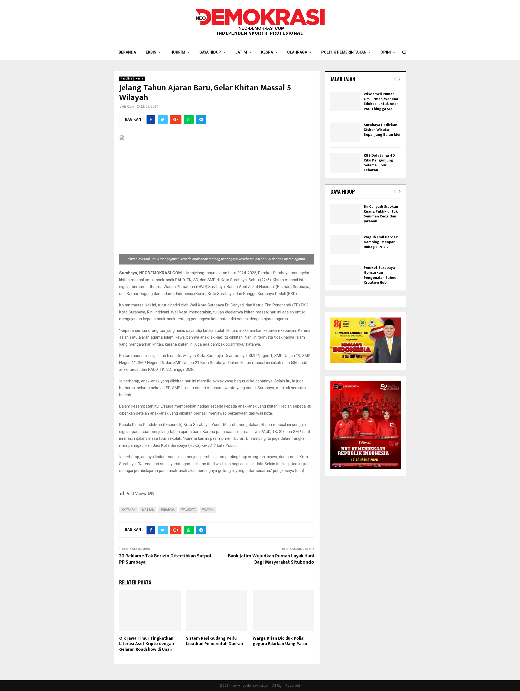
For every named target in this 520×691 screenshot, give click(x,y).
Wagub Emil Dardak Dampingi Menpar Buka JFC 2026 (381, 242)
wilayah (207, 509)
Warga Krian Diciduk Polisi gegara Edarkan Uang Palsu (280, 641)
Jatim (241, 52)
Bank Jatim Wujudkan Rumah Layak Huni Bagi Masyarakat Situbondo (271, 559)
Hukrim (177, 52)
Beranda (127, 52)
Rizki (130, 106)
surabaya (167, 509)
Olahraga (297, 52)
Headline (126, 78)
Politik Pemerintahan (343, 52)
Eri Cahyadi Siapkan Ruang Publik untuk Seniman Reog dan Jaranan (381, 213)
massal (148, 509)
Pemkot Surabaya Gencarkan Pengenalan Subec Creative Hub (380, 275)
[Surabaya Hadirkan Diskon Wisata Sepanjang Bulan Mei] (345, 132)
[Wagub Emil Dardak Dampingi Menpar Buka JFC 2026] (345, 244)
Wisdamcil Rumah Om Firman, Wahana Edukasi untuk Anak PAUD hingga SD (381, 101)
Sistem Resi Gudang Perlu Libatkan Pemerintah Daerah (214, 641)
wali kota (188, 509)
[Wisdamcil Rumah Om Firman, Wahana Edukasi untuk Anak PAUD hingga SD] (345, 101)
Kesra (267, 52)
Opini (386, 52)
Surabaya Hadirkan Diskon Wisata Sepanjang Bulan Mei (382, 130)
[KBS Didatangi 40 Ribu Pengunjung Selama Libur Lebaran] (345, 163)
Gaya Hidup (210, 52)
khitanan (128, 509)
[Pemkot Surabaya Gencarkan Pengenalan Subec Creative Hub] (345, 275)
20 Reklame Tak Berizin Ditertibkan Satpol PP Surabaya (165, 559)
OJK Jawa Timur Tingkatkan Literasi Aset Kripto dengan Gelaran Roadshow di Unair (146, 644)
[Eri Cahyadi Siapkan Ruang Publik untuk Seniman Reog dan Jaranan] (345, 214)
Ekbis (151, 52)
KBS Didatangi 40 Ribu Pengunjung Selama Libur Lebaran (379, 162)
